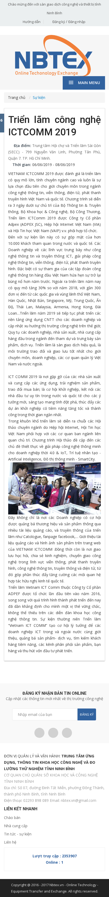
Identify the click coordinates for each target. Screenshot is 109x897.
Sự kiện (39, 97)
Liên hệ (10, 842)
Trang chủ (16, 97)
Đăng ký (59, 21)
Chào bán (12, 817)
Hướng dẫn (31, 21)
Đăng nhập (76, 21)
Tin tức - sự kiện (17, 833)
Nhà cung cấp (16, 825)
